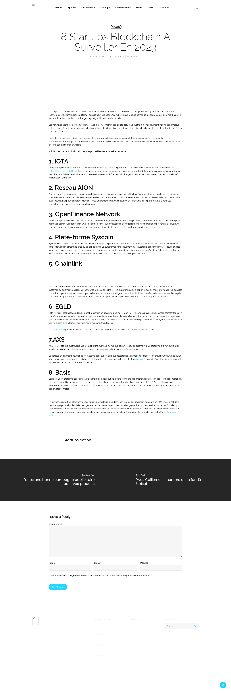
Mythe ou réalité (137, 659)
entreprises (135, 650)
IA (130, 655)
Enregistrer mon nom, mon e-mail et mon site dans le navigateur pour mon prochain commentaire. (100, 575)
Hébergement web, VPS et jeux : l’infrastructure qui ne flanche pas (109, 640)
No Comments (133, 56)
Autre (132, 629)
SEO (131, 668)
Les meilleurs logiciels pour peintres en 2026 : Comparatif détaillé (107, 628)
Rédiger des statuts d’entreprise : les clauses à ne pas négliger (109, 651)
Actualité (164, 8)
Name (52, 563)
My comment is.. (57, 524)
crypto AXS (139, 359)
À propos (72, 8)
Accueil (58, 8)
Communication (123, 8)
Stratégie (105, 8)
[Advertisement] (115, 86)
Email (97, 563)
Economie (134, 642)
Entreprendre (88, 8)
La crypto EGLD (57, 329)
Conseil (151, 8)
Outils (139, 8)
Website (144, 563)
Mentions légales (39, 650)
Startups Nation (99, 56)
